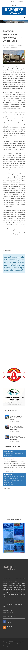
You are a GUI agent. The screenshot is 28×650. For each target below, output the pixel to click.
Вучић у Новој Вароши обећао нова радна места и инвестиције (17, 427)
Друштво (7, 47)
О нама (7, 1)
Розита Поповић (19, 45)
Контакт (20, 1)
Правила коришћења (14, 644)
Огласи (14, 5)
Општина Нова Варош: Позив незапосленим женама (16, 418)
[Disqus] (14, 293)
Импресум (13, 1)
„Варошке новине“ (8, 578)
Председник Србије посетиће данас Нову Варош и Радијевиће (17, 437)
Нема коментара (14, 47)
